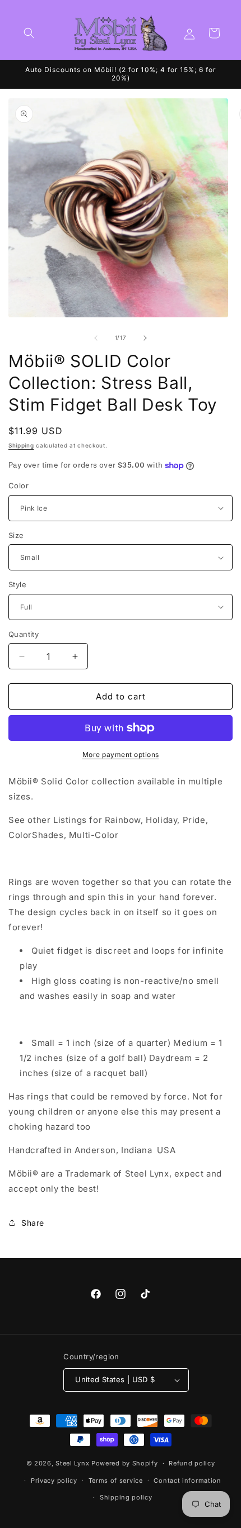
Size (16, 535)
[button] (29, 33)
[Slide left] (96, 338)
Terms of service (116, 1480)
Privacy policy (54, 1480)
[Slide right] (145, 338)
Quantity (23, 634)
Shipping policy (126, 1497)
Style (17, 584)
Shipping (21, 445)
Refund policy (192, 1463)
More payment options (120, 754)
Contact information (187, 1480)
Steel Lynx (72, 1463)
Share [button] (32, 1222)
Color (18, 485)
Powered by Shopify (124, 1463)
